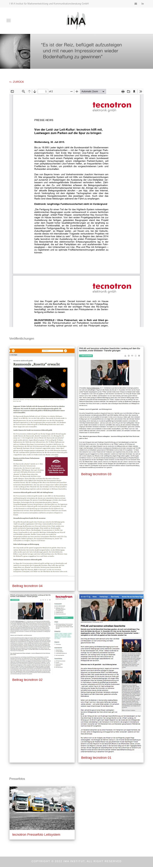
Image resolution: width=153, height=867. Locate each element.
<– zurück (16, 81)
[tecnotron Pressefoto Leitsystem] (42, 808)
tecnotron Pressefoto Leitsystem (36, 834)
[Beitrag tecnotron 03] (110, 407)
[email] (136, 3)
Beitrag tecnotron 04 (27, 586)
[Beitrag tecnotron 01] (110, 673)
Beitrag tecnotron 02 (27, 680)
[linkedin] (143, 3)
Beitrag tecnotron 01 (96, 758)
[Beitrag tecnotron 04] (42, 463)
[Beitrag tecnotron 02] (42, 634)
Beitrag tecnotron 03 (96, 474)
